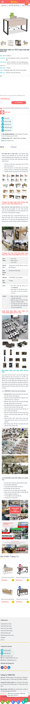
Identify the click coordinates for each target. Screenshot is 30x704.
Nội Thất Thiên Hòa (10, 697)
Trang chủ (3, 5)
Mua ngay (19, 102)
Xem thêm (25, 108)
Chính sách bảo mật (5, 633)
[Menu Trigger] (3, 2)
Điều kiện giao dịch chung (7, 635)
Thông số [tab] (13, 147)
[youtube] (5, 667)
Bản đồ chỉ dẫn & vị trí (8, 140)
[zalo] (8, 667)
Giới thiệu (3, 637)
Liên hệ (2, 639)
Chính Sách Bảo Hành (6, 626)
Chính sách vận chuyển (6, 628)
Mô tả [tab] (2, 147)
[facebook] (2, 667)
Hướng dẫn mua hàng (6, 623)
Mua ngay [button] (13, 580)
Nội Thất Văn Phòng (14, 5)
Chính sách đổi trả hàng (6, 630)
